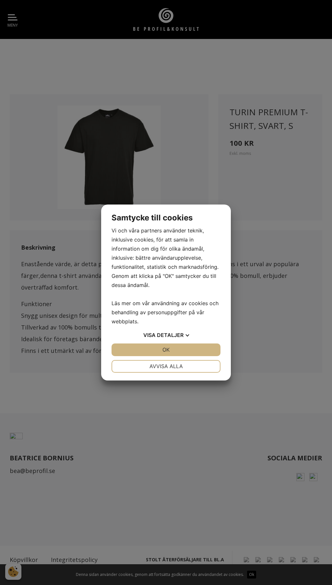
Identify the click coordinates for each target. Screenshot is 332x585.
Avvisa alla (166, 366)
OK (166, 349)
